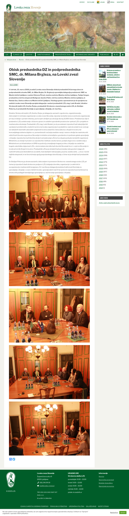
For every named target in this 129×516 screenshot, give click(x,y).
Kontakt (120, 2)
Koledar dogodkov (106, 483)
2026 (101, 149)
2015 (101, 185)
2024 (101, 155)
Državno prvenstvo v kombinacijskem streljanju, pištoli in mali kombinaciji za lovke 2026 (110, 74)
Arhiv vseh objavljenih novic (109, 203)
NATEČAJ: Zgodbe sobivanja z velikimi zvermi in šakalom (113, 109)
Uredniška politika (76, 506)
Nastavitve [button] (114, 512)
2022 (101, 162)
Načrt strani (103, 506)
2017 (101, 178)
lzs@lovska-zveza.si (47, 486)
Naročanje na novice (106, 486)
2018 (101, 175)
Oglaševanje (91, 506)
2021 (101, 165)
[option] (64, 32)
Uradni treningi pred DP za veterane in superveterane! (114, 129)
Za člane (90, 2)
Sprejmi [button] (123, 512)
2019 (101, 172)
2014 (101, 188)
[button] (58, 49)
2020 (101, 168)
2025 (101, 152)
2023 (101, 159)
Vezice (82, 2)
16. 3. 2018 (14, 85)
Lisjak (102, 2)
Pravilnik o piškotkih (58, 506)
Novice (21, 60)
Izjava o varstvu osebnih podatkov (34, 506)
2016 (101, 181)
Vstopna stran (11, 60)
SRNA (112, 2)
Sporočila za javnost (106, 480)
